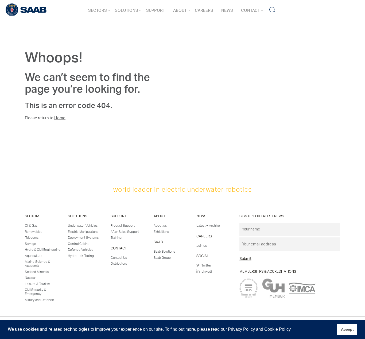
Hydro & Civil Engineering (42, 249)
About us (160, 225)
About (180, 11)
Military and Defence (39, 300)
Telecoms (31, 237)
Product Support (123, 225)
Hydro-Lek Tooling (81, 255)
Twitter (205, 265)
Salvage (30, 243)
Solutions (126, 11)
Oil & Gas (31, 225)
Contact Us (119, 257)
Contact (250, 11)
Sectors (97, 11)
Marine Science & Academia (37, 264)
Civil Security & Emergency (35, 292)
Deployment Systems (83, 237)
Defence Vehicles (80, 249)
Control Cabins (78, 243)
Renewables (33, 231)
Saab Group (162, 257)
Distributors (119, 263)
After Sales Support (125, 231)
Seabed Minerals (37, 271)
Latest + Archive (208, 225)
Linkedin (206, 271)
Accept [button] (347, 329)
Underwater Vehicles (83, 225)
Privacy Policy (241, 329)
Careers (204, 11)
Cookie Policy (277, 329)
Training (116, 237)
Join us (201, 245)
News (227, 11)
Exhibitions (161, 231)
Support (155, 11)
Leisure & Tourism (37, 284)
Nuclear (30, 277)
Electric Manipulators (83, 231)
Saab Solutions (164, 251)
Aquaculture (33, 255)
